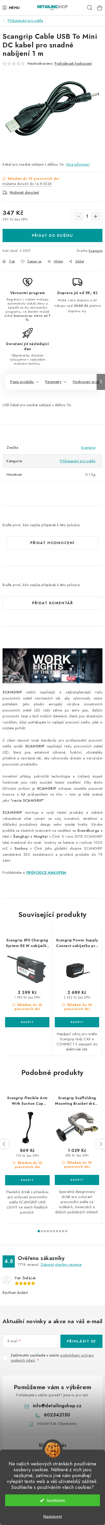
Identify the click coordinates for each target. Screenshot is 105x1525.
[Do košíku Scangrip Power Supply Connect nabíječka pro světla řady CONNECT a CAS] (77, 1022)
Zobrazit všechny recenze (61, 1264)
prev (4, 1144)
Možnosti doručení (24, 192)
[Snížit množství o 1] (78, 216)
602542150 (57, 1415)
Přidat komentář (52, 603)
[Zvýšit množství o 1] (95, 216)
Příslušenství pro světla (77, 461)
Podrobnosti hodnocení (73, 63)
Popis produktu (22, 381)
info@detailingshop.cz (57, 1405)
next (101, 1144)
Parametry (53, 381)
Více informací (77, 164)
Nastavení (52, 1516)
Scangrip (95, 250)
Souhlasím (56, 1500)
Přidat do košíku (52, 235)
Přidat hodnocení (52, 542)
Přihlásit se (81, 1341)
